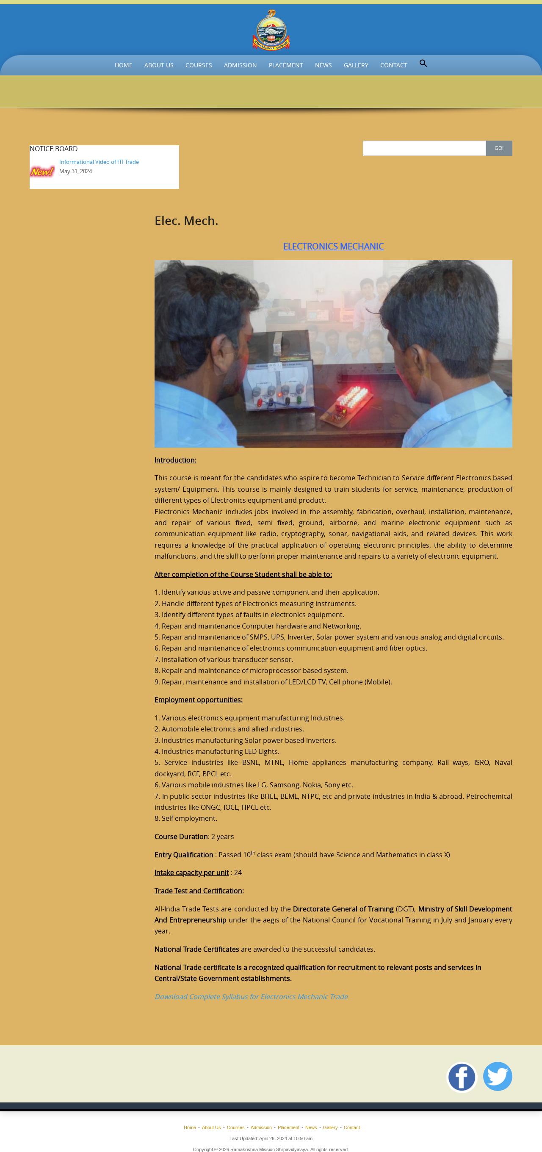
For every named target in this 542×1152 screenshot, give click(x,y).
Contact (393, 65)
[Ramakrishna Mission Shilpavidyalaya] (271, 29)
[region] (333, 354)
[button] (423, 63)
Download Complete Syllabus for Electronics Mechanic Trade (251, 996)
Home (124, 65)
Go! (499, 147)
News (323, 65)
